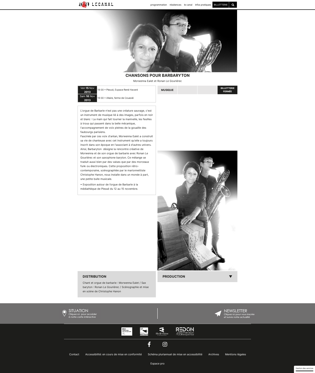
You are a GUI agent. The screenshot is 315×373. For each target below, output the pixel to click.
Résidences (175, 4)
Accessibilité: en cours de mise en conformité (113, 354)
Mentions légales (235, 354)
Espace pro (157, 363)
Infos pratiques (203, 4)
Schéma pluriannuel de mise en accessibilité (175, 354)
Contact (74, 354)
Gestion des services (304, 368)
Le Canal (188, 4)
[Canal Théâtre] (96, 4)
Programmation (158, 4)
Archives (213, 354)
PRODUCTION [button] (197, 276)
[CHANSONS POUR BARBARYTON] (197, 211)
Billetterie (221, 4)
